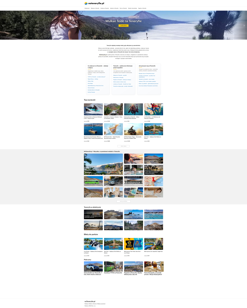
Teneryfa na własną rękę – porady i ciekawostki (123, 86)
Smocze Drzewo (91, 87)
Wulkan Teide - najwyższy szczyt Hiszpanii (153, 227)
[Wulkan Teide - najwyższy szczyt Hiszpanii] (153, 225)
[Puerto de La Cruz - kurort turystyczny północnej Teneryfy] (113, 225)
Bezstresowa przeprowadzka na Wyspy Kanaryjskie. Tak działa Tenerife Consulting (132, 183)
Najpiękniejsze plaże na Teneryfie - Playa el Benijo (133, 216)
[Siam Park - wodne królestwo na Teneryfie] (153, 214)
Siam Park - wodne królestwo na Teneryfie (153, 216)
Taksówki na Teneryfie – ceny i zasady (146, 79)
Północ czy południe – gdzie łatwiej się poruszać (148, 83)
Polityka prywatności (101, 303)
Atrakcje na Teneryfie (104, 8)
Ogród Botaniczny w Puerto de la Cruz (95, 85)
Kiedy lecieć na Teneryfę (118, 77)
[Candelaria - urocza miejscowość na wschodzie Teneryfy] (93, 214)
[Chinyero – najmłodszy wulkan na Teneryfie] (133, 225)
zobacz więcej (123, 146)
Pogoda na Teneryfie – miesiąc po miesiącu (122, 79)
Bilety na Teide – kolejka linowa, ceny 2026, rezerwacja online (132, 161)
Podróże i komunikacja (132, 8)
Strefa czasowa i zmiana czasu (119, 81)
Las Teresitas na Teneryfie (91, 228)
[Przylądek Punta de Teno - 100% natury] (113, 214)
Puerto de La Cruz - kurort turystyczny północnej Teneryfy (112, 227)
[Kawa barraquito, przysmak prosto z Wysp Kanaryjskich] (154, 266)
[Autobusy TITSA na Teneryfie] (113, 266)
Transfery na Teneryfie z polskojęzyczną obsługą (100, 171)
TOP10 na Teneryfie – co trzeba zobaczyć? (96, 76)
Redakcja (86, 303)
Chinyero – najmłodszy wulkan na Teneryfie (133, 227)
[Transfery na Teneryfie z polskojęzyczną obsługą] (103, 164)
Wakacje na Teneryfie (95, 8)
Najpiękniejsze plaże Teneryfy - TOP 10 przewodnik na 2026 (132, 195)
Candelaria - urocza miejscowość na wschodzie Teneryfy (93, 216)
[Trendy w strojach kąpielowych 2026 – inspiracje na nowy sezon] (153, 192)
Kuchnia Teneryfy (91, 92)
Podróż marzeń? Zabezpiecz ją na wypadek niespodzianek (113, 195)
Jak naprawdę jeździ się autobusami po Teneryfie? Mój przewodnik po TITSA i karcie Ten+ (92, 182)
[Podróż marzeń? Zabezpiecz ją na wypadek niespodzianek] (113, 192)
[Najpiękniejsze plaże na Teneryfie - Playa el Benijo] (133, 214)
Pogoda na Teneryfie (142, 8)
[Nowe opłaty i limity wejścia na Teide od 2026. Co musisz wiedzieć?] (93, 192)
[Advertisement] (122, 287)
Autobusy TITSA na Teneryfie (113, 273)
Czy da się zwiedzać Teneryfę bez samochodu (148, 85)
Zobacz (123, 25)
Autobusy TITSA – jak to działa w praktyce (147, 81)
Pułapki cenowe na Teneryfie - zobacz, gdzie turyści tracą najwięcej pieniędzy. (152, 172)
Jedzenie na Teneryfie (114, 8)
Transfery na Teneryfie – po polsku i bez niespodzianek (147, 76)
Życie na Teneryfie (123, 8)
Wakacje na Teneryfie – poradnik (120, 75)
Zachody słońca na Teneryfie (94, 89)
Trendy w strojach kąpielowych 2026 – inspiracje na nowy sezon (153, 195)
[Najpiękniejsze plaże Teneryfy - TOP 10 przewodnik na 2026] (133, 192)
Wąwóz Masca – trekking (93, 79)
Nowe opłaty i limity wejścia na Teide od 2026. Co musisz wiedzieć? (92, 195)
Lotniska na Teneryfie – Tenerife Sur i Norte (122, 84)
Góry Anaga (90, 83)
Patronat (94, 303)
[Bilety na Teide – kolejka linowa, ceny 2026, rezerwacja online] (133, 158)
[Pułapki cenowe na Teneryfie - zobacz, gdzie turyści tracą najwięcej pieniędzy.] (153, 169)
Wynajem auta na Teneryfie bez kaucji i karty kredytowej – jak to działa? (112, 183)
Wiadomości (87, 8)
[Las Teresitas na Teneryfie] (93, 225)
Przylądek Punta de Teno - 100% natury (113, 216)
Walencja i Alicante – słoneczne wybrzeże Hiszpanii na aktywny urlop (152, 183)
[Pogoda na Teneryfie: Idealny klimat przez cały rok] (133, 266)
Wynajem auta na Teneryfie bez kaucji (146, 73)
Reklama (90, 303)
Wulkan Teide (90, 81)
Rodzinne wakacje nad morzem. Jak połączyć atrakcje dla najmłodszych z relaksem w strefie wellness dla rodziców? (132, 171)
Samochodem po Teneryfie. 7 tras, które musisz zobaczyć (152, 161)
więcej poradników (123, 201)
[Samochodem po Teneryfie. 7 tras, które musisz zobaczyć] (153, 158)
